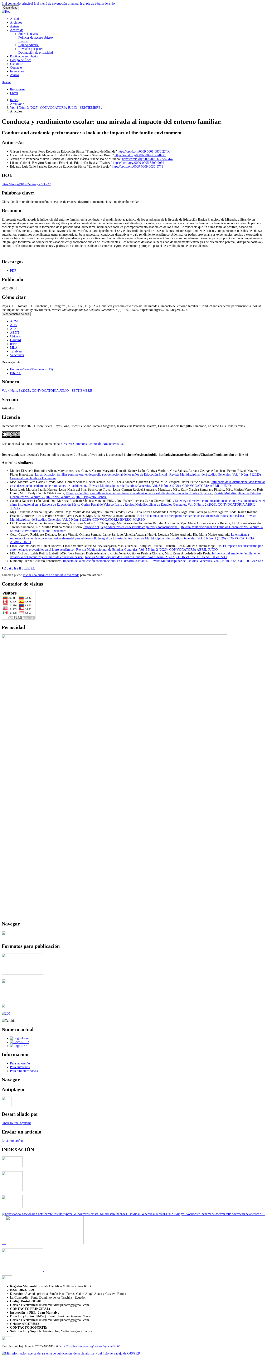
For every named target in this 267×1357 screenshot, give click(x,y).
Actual (14, 18)
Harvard (15, 340)
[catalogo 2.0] (12, 1166)
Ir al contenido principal (17, 3)
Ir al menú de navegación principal (56, 3)
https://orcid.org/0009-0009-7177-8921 (140, 155)
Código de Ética (20, 60)
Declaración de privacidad (35, 52)
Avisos (14, 26)
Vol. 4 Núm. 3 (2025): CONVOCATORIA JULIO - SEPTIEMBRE (55, 107)
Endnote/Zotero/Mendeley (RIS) (31, 369)
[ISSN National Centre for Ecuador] (45, 1243)
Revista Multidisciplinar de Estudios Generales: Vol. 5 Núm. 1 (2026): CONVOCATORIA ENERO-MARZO (133, 517)
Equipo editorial (28, 45)
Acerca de (16, 30)
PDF (13, 270)
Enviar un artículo (13, 1140)
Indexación (17, 71)
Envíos (23, 41)
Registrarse (17, 89)
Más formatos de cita (16, 314)
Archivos (16, 22)
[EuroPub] (12, 1190)
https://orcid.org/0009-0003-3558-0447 (147, 159)
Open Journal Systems (16, 1123)
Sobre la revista (28, 33)
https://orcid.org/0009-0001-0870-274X (144, 151)
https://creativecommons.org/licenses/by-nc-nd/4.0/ (89, 1346)
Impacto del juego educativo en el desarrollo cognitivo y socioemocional (131, 527)
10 (26, 568)
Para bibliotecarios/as (24, 1071)
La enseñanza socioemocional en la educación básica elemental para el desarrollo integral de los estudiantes (129, 536)
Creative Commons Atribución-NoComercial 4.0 (93, 444)
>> (33, 568)
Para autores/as (20, 1067)
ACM (14, 321)
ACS (13, 325)
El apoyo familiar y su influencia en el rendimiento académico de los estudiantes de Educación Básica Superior (139, 493)
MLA (14, 347)
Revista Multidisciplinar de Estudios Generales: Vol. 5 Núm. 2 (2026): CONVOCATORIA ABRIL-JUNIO (160, 485)
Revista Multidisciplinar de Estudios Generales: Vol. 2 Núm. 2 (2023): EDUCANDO (206, 561)
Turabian (16, 351)
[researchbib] (7, 1279)
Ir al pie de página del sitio (97, 3)
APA (13, 329)
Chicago (15, 336)
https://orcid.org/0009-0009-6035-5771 (137, 166)
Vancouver (17, 355)
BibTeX (15, 373)
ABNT (14, 332)
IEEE (13, 344)
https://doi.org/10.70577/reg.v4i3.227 (26, 184)
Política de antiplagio (24, 56)
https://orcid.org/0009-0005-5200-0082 (138, 162)
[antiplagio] (6, 1105)
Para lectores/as (20, 1063)
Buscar (6, 82)
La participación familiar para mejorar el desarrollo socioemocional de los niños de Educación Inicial (101, 474)
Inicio (14, 100)
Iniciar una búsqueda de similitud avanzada (51, 575)
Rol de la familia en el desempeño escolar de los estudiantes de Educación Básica (191, 516)
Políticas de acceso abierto (35, 37)
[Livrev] (23, 1270)
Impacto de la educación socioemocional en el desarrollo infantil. (106, 561)
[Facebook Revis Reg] (5, 937)
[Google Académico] (12, 1207)
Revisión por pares (30, 48)
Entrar (14, 93)
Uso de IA (17, 64)
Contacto (16, 67)
